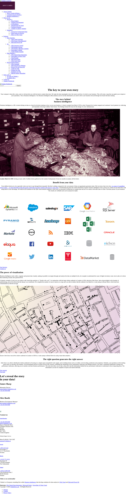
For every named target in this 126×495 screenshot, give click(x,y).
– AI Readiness (14, 24)
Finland (1, 467)
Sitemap (5, 489)
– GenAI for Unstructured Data (18, 31)
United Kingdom (3, 418)
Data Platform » (11, 53)
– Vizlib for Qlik (14, 68)
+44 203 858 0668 (5, 390)
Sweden (1, 444)
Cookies (5, 491)
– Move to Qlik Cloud (16, 35)
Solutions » (10, 30)
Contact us (6, 79)
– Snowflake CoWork (16, 50)
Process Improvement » (13, 62)
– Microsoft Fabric (15, 59)
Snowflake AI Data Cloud (40, 485)
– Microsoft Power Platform (17, 65)
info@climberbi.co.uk (6, 423)
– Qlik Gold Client (15, 61)
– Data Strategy (14, 21)
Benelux (1, 455)
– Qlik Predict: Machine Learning (19, 48)
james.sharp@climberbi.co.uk (8, 389)
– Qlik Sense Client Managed (18, 41)
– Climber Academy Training (18, 28)
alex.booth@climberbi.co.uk (7, 403)
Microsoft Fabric (27, 485)
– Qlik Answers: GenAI (16, 45)
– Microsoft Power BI (16, 42)
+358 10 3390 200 (5, 471)
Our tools (2, 372)
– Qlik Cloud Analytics (16, 39)
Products (33, 5)
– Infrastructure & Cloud (17, 25)
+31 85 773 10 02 (5, 459)
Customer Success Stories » (14, 14)
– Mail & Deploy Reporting (17, 73)
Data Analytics (11, 38)
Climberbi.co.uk (14, 487)
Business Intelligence (30, 482)
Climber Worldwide (8, 81)
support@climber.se (5, 441)
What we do (21, 5)
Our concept (3, 370)
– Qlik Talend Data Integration (18, 55)
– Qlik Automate (14, 64)
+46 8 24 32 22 (4, 448)
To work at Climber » (13, 76)
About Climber (7, 5)
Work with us (46, 5)
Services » (9, 19)
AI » (8, 44)
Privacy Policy (7, 493)
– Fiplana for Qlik (15, 70)
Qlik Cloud (62, 482)
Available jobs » (11, 78)
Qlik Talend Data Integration (14, 485)
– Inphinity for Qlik (15, 71)
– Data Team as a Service (17, 33)
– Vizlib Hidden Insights (16, 51)
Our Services (3, 267)
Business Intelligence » (13, 16)
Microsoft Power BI (73, 482)
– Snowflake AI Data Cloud (17, 56)
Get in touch (60, 5)
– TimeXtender (14, 58)
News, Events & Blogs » (13, 13)
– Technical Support (15, 27)
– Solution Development (16, 22)
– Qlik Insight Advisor (16, 47)
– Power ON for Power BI (17, 67)
